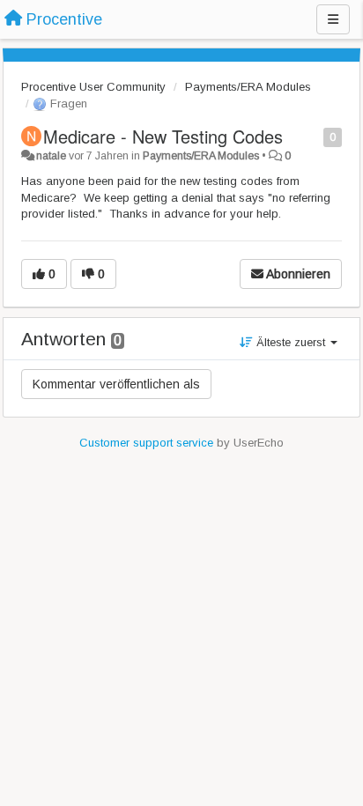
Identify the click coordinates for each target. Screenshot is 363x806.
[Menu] (333, 19)
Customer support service (146, 442)
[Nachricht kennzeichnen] (314, 136)
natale (51, 156)
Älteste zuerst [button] (291, 342)
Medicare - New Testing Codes (163, 136)
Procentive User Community (93, 86)
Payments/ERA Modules (248, 86)
